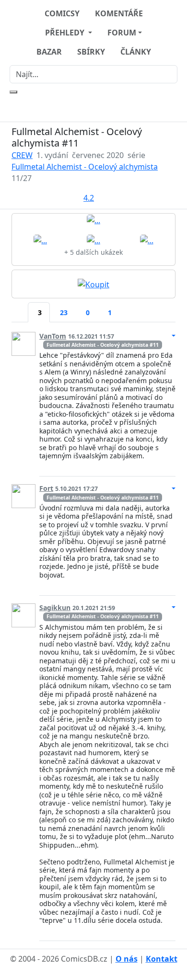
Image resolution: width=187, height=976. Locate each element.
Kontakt (161, 958)
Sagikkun (54, 607)
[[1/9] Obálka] (93, 220)
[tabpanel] (93, 633)
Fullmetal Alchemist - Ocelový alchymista (85, 166)
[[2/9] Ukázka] (40, 239)
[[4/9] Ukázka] (146, 239)
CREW (22, 155)
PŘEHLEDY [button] (65, 32)
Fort (46, 488)
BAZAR (49, 51)
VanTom (52, 335)
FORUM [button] (121, 32)
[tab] (20, 306)
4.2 (88, 198)
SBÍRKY (91, 51)
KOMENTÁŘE (119, 13)
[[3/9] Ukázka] (93, 239)
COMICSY (62, 13)
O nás (127, 958)
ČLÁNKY (135, 51)
